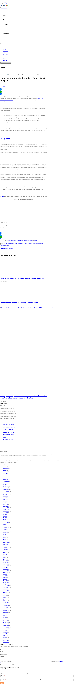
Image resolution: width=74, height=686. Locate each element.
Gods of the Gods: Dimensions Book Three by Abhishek (22, 278)
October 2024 (5, 492)
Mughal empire (13, 240)
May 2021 (5, 557)
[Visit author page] (4, 245)
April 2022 (5, 539)
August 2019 (5, 592)
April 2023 (5, 519)
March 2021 (5, 560)
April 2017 (5, 638)
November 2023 (6, 507)
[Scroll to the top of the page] (0, 662)
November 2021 (6, 547)
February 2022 (6, 542)
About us (4, 2)
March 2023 (5, 521)
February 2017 (6, 642)
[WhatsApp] (23, 92)
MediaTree (61, 661)
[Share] (23, 94)
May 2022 (5, 537)
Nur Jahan (25, 240)
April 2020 (5, 579)
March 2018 (5, 620)
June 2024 (5, 499)
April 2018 (5, 618)
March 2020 (5, 580)
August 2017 (5, 632)
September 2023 (6, 511)
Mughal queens (20, 240)
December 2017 (6, 625)
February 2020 (6, 582)
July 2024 (5, 497)
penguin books (30, 240)
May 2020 (5, 577)
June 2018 (5, 615)
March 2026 (5, 477)
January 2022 (5, 544)
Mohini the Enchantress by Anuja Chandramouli (19, 303)
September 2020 (6, 570)
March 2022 (5, 540)
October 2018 (5, 608)
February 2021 (6, 562)
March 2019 (5, 600)
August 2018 (5, 612)
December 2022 (6, 526)
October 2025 (5, 482)
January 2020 (5, 584)
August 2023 (5, 512)
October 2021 (5, 549)
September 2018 (6, 610)
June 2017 (5, 635)
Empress (2, 196)
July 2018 (5, 613)
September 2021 (6, 550)
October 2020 (5, 569)
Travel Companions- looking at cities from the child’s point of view (9, 429)
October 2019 (5, 589)
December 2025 (6, 481)
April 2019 (5, 598)
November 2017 (6, 627)
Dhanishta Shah (6, 83)
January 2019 (5, 603)
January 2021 (5, 564)
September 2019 (6, 590)
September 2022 (6, 530)
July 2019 (5, 593)
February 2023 (6, 522)
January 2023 (5, 524)
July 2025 (5, 484)
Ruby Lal (35, 240)
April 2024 (5, 502)
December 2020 (6, 565)
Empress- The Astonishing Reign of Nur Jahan (12, 219)
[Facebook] (23, 88)
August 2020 (5, 572)
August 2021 (5, 552)
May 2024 (5, 501)
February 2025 (6, 486)
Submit (2, 683)
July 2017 (5, 633)
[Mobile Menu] (0, 43)
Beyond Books (5, 54)
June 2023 (5, 516)
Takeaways (5, 47)
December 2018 (6, 605)
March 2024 (5, 504)
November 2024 (6, 491)
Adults (4, 52)
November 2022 (6, 527)
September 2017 (6, 630)
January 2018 (5, 623)
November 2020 (6, 567)
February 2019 (6, 602)
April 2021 (5, 559)
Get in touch (5, 3)
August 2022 (5, 532)
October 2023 (5, 509)
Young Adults (5, 51)
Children (4, 49)
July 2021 (5, 554)
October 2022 (5, 529)
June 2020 (5, 575)
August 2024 (5, 496)
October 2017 (5, 628)
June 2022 (5, 535)
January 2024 (5, 506)
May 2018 (5, 617)
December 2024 (6, 489)
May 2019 (5, 597)
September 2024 (6, 494)
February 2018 (6, 622)
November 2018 (6, 607)
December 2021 (6, 545)
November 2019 (6, 587)
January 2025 (5, 487)
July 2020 (5, 574)
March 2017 (5, 640)
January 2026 (5, 479)
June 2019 (5, 595)
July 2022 (5, 534)
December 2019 (6, 585)
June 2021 (5, 555)
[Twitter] (23, 90)
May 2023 (5, 517)
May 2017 (5, 637)
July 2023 (5, 514)
